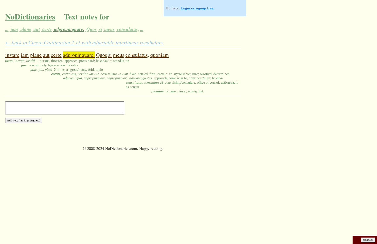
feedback (368, 239)
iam (14, 29)
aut (36, 29)
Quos (91, 29)
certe (46, 29)
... (7, 29)
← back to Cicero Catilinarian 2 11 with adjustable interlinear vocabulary (84, 42)
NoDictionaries (30, 16)
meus (109, 29)
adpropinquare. (68, 29)
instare (12, 54)
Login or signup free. (197, 8)
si (100, 29)
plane (25, 29)
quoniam (159, 54)
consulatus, (127, 29)
